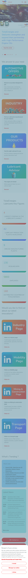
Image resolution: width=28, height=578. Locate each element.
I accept (14, 563)
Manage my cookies (14, 567)
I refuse (14, 572)
